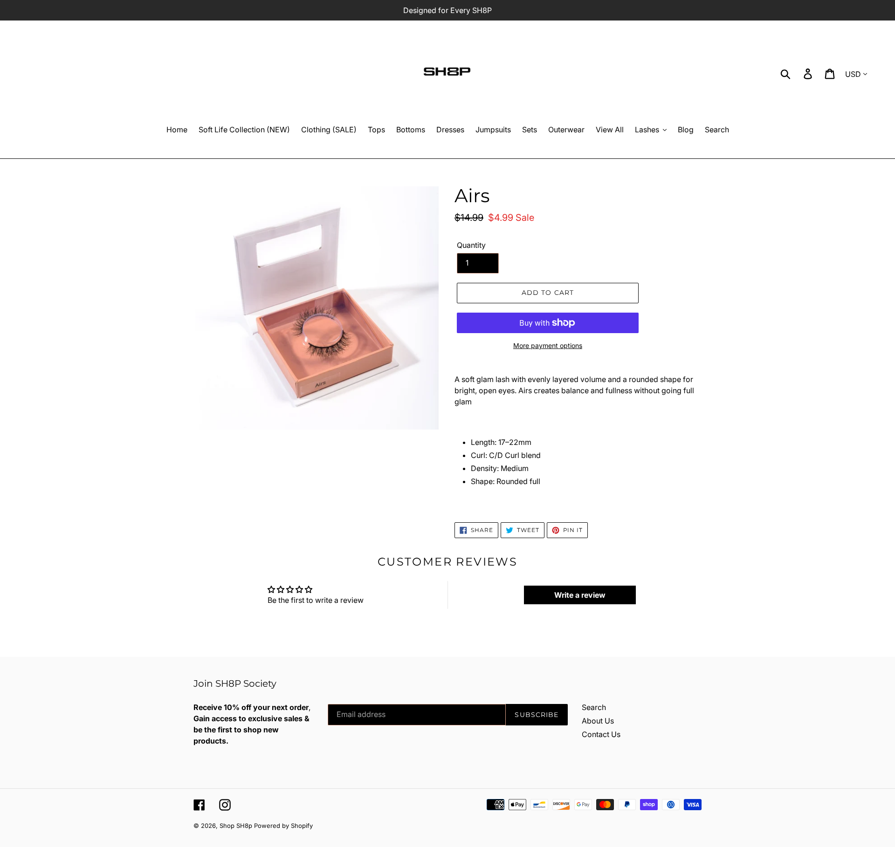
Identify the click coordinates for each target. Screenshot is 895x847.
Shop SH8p (236, 825)
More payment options (547, 345)
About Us (598, 720)
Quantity (471, 245)
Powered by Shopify (283, 825)
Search (594, 707)
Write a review (580, 595)
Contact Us (601, 734)
